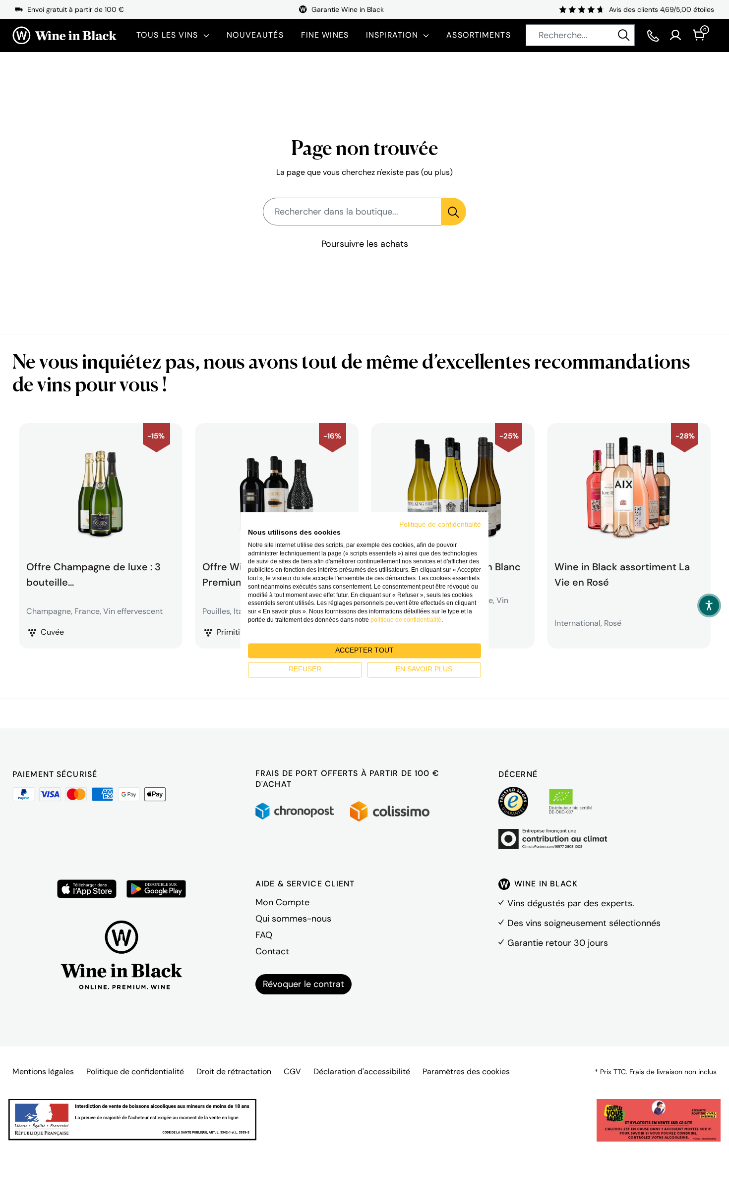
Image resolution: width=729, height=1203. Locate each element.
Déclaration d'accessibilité (361, 1071)
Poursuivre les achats (364, 244)
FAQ (263, 935)
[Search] (624, 35)
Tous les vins (167, 35)
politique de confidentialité (405, 619)
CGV (292, 1071)
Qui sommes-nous (293, 919)
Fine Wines (325, 35)
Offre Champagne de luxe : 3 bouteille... (93, 573)
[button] (709, 605)
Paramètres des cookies (466, 1071)
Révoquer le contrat (303, 984)
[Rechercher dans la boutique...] (453, 211)
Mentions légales (43, 1071)
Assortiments (478, 35)
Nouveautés (255, 35)
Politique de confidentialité (135, 1071)
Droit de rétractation (233, 1071)
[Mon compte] (675, 35)
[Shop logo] (64, 35)
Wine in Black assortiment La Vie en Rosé (622, 573)
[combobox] (580, 35)
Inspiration (392, 35)
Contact (272, 951)
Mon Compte (282, 902)
